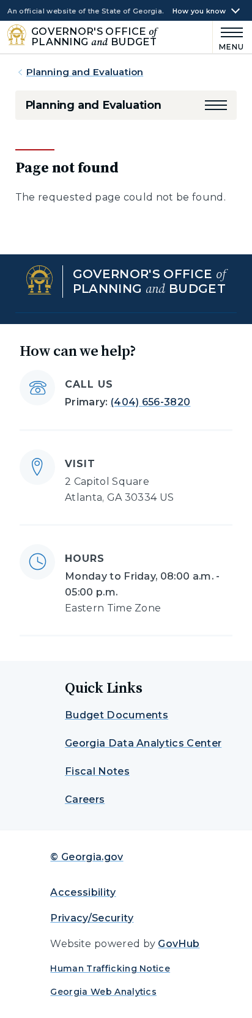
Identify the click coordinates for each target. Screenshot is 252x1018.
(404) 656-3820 (150, 402)
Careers (85, 799)
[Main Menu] (229, 37)
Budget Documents (116, 715)
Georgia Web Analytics (103, 991)
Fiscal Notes (97, 771)
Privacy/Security (91, 918)
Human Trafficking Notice (110, 968)
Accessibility (83, 892)
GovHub (178, 944)
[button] (216, 105)
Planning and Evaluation (84, 72)
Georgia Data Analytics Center (143, 743)
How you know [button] (199, 11)
